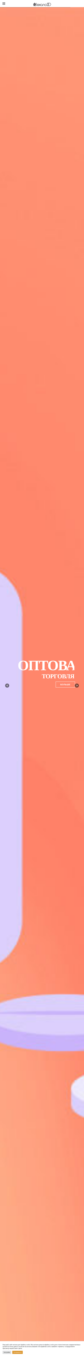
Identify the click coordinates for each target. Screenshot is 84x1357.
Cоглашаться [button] (18, 1352)
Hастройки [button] (7, 1352)
